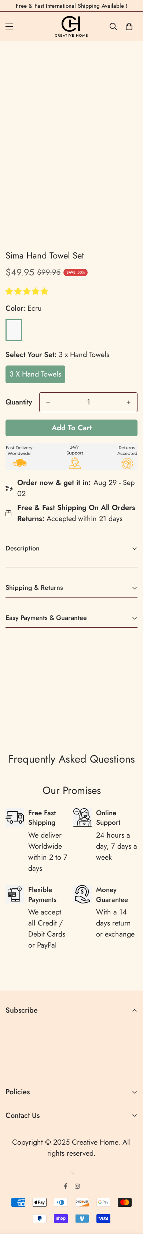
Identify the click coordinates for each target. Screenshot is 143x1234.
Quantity (19, 402)
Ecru (14, 330)
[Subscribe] (129, 1067)
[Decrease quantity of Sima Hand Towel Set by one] (48, 402)
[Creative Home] (72, 26)
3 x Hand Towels (35, 374)
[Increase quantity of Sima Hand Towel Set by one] (128, 402)
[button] (28, 291)
